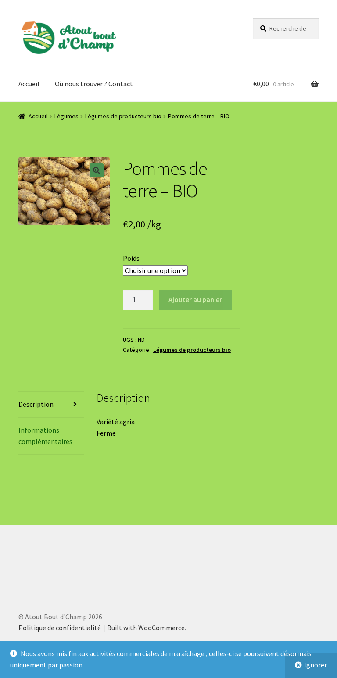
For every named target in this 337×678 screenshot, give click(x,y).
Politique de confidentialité (59, 627)
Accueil (28, 83)
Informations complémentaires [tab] (45, 436)
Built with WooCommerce (146, 627)
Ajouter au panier (195, 299)
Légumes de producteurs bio (123, 116)
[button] (97, 170)
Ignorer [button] (315, 664)
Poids (131, 258)
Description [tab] (36, 404)
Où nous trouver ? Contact (94, 83)
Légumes (66, 116)
